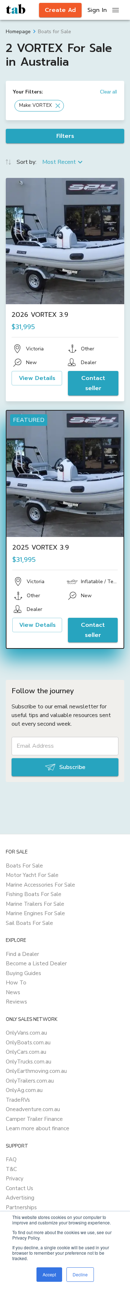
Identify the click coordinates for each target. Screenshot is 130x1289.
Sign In (97, 10)
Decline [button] (80, 1274)
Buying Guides (23, 973)
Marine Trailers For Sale (35, 904)
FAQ (11, 1159)
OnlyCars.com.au (26, 1052)
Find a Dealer (22, 954)
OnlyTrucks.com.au (28, 1061)
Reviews (16, 1001)
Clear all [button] (108, 92)
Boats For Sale (24, 865)
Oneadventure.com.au (33, 1109)
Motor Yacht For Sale (32, 875)
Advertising (20, 1197)
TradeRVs (18, 1100)
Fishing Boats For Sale (33, 894)
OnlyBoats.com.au (28, 1042)
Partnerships (21, 1207)
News (13, 992)
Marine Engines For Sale (35, 913)
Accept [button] (49, 1274)
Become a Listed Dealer (36, 963)
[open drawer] (115, 10)
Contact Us (19, 1188)
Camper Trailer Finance (34, 1119)
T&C (11, 1169)
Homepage (18, 31)
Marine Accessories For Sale (40, 884)
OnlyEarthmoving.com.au (36, 1071)
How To (16, 982)
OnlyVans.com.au (26, 1032)
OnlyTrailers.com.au (30, 1080)
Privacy (14, 1178)
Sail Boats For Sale (29, 923)
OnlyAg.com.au (24, 1090)
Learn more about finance (37, 1128)
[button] (39, 106)
